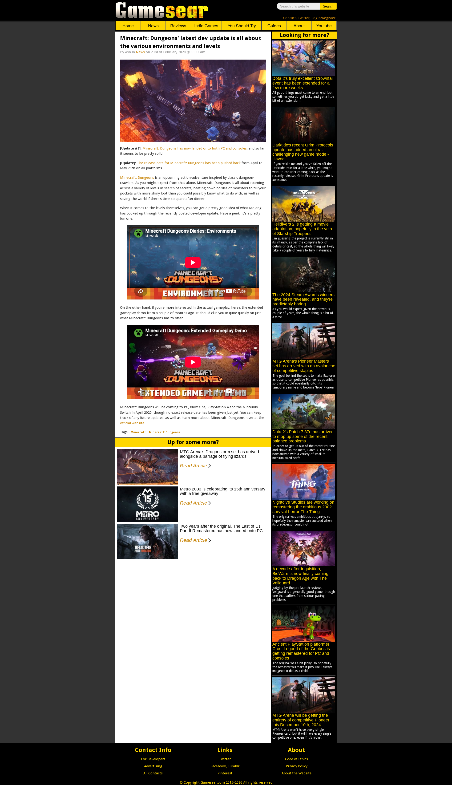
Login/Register (323, 18)
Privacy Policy (296, 766)
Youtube (324, 25)
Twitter (304, 18)
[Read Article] (208, 463)
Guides (274, 25)
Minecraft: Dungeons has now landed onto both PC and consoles (194, 148)
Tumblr (233, 766)
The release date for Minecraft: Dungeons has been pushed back (189, 163)
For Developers (153, 759)
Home (128, 25)
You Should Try (242, 25)
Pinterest (225, 773)
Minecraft (138, 432)
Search (328, 6)
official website (132, 423)
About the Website (296, 773)
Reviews (178, 25)
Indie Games (206, 25)
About (299, 25)
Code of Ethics (296, 759)
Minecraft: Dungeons (137, 177)
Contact (289, 18)
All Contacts (153, 773)
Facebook (218, 766)
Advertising (153, 766)
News (153, 25)
